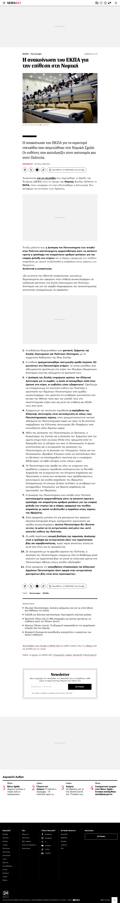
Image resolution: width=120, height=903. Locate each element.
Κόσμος (5, 841)
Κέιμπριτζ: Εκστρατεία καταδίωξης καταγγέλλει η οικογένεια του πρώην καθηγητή (58, 633)
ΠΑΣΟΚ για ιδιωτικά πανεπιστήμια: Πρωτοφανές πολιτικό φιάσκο (58, 614)
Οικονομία (6, 848)
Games (35, 655)
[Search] (115, 2)
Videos (5, 876)
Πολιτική (5, 838)
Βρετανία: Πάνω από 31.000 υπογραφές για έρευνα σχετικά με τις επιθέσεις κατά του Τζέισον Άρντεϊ (58, 620)
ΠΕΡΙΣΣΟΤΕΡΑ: (28, 604)
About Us (25, 834)
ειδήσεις (89, 646)
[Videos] (101, 2)
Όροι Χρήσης (26, 841)
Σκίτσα (5, 869)
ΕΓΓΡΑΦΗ (101, 836)
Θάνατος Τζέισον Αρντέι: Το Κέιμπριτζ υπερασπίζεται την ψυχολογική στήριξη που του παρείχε (60, 627)
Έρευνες (5, 862)
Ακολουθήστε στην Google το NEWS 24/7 (41, 646)
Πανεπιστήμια (36, 54)
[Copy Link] (43, 169)
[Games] (109, 2)
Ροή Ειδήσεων (7, 866)
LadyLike (64, 845)
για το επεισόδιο (46, 178)
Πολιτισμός (6, 852)
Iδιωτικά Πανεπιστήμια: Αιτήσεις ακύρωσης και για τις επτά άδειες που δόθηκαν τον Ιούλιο (59, 609)
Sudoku (68, 655)
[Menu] (4, 3)
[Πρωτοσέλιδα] (96, 2)
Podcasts (6, 873)
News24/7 (64, 834)
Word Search (90, 655)
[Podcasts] (105, 2)
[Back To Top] (114, 900)
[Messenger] (37, 169)
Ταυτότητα (25, 838)
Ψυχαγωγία (6, 855)
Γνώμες (5, 845)
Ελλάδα (25, 54)
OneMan (63, 841)
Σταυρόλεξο (58, 655)
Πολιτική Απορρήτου (29, 845)
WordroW (77, 655)
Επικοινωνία (26, 848)
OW (62, 848)
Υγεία (4, 859)
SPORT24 (64, 838)
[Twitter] (31, 169)
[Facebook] (24, 169)
